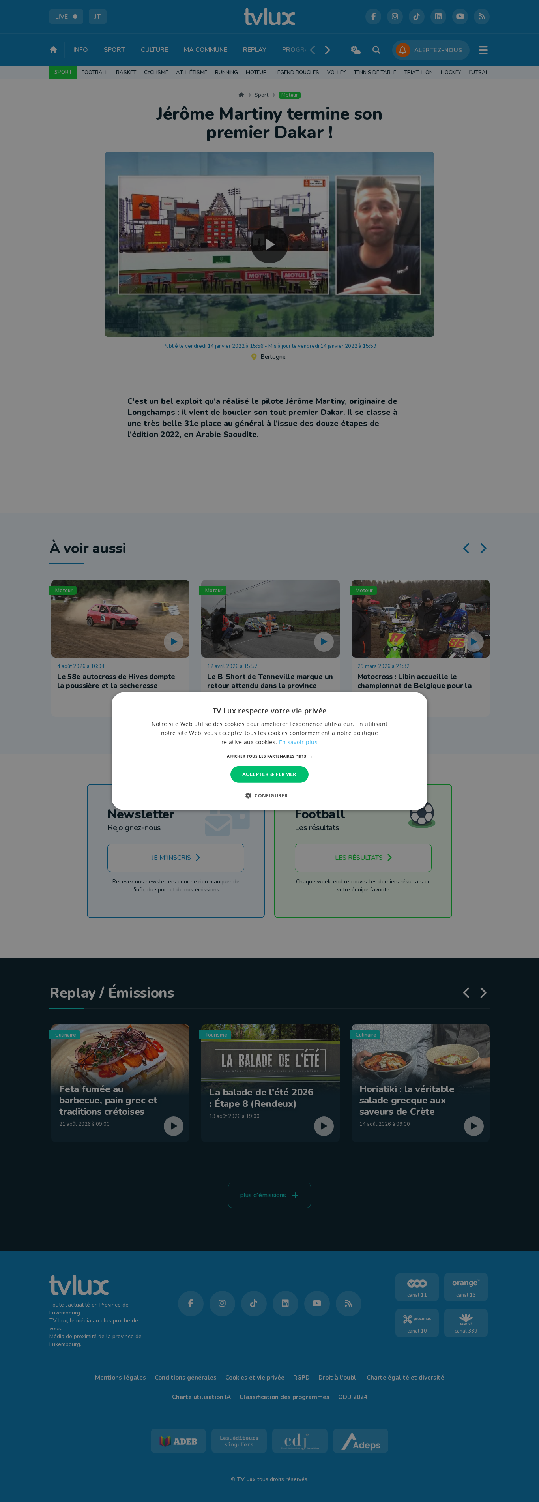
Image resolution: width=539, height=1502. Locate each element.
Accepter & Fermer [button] (269, 774)
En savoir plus (298, 742)
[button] (270, 755)
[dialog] (269, 751)
